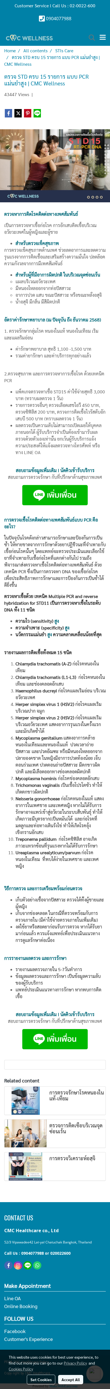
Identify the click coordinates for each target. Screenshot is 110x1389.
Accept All (70, 1379)
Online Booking (21, 1306)
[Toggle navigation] (102, 37)
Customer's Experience (28, 1339)
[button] (90, 38)
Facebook (15, 1331)
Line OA (12, 1298)
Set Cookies (41, 1379)
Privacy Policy (75, 1362)
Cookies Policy (21, 1368)
